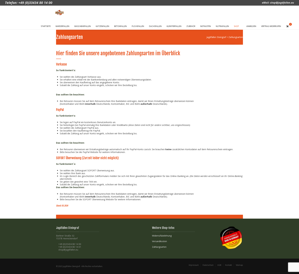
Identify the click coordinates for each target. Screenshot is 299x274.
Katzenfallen (102, 26)
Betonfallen (120, 26)
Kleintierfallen (174, 26)
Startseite (46, 26)
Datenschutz (208, 265)
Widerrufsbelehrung (162, 235)
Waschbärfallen (82, 26)
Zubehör (190, 26)
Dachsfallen (155, 26)
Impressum (194, 265)
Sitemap (239, 265)
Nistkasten (205, 26)
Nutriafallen (222, 26)
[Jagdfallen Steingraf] (61, 12)
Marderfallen (62, 26)
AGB (219, 265)
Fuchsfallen (138, 26)
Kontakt (228, 265)
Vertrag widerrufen (271, 26)
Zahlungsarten (159, 246)
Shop (236, 26)
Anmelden (251, 26)
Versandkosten (159, 241)
